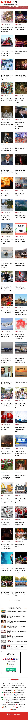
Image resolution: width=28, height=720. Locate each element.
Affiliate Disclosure (5, 687)
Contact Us (14, 685)
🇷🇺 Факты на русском (18, 706)
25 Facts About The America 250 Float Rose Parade (7, 29)
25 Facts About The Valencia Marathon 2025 (20, 594)
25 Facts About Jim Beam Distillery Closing (7, 241)
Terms (16, 687)
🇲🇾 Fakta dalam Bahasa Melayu (13, 702)
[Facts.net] (9, 2)
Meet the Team (20, 683)
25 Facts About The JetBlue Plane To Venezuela (7, 360)
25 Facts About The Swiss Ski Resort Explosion (7, 77)
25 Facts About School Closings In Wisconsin (20, 453)
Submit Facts (4, 689)
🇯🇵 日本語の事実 (8, 701)
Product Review (6, 685)
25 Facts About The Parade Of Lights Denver (20, 570)
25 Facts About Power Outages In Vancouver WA (20, 336)
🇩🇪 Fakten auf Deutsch (20, 689)
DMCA (12, 687)
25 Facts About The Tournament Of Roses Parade (7, 53)
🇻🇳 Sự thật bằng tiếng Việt (8, 707)
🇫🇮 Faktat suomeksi (18, 695)
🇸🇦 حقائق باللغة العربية (6, 697)
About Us (5, 683)
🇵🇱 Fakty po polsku (20, 704)
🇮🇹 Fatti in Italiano (6, 692)
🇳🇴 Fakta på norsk (8, 695)
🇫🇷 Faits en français (7, 690)
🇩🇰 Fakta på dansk (8, 694)
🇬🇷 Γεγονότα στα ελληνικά (19, 697)
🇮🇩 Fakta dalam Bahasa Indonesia (17, 699)
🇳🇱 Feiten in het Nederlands (8, 704)
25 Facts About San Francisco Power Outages (20, 172)
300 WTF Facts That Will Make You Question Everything (15, 637)
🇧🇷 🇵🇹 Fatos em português (18, 692)
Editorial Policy (11, 683)
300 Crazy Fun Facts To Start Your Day (16, 611)
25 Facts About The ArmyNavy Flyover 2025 (20, 429)
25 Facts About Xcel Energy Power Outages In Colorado (21, 312)
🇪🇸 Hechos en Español (19, 690)
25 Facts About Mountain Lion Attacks (19, 100)
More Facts (11, 689)
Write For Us (21, 685)
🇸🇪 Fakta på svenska (18, 694)
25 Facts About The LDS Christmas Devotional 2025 (7, 546)
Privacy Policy (23, 687)
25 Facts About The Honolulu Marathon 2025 (20, 405)
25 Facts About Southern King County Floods (5, 217)
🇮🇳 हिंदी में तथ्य (5, 699)
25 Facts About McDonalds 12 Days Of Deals (7, 501)
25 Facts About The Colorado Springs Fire (7, 453)
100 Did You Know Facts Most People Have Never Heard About (16, 647)
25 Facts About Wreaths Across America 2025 (6, 477)
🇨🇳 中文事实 (13, 709)
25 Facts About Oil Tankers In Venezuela (6, 265)
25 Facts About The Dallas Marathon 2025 (20, 501)
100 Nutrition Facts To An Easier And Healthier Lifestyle (16, 627)
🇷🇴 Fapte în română (7, 706)
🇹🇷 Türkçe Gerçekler (20, 707)
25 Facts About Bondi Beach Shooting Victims (20, 360)
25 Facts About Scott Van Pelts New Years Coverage (7, 172)
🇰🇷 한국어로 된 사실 (18, 701)
